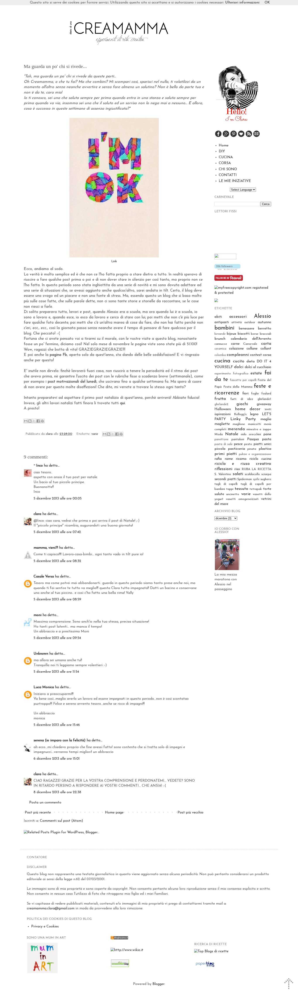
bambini (224, 328)
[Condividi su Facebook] (38, 421)
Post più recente (38, 812)
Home (223, 145)
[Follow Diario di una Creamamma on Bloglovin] (227, 269)
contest (256, 355)
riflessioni (223, 469)
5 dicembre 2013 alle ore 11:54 (56, 672)
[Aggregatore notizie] (119, 938)
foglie (255, 393)
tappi (229, 489)
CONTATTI (228, 175)
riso (237, 469)
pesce (238, 444)
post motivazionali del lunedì (72, 382)
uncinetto (232, 494)
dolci (238, 367)
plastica (265, 449)
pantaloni (237, 439)
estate (256, 373)
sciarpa (266, 474)
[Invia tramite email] (26, 421)
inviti (268, 409)
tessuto (241, 489)
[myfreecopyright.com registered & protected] (242, 293)
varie (94, 434)
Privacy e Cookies (45, 926)
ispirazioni (222, 414)
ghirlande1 (264, 399)
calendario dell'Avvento (251, 339)
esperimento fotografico (231, 373)
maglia (265, 419)
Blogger (158, 984)
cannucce (220, 344)
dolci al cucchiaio (258, 367)
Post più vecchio (190, 812)
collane (252, 348)
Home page (114, 812)
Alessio (262, 316)
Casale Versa (44, 576)
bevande (220, 334)
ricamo (241, 459)
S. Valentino (222, 474)
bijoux (231, 334)
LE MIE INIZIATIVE (235, 181)
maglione (239, 424)
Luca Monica (44, 687)
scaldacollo (252, 474)
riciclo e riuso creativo (242, 464)
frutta (220, 399)
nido (244, 434)
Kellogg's (240, 414)
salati (238, 474)
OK (267, 2)
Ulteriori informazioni (242, 2)
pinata (251, 449)
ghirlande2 (221, 404)
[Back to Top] (289, 984)
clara (50, 434)
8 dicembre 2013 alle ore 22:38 (57, 792)
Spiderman (244, 479)
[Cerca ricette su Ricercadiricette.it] (211, 951)
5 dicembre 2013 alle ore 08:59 (57, 599)
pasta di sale (223, 444)
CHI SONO (228, 169)
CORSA (225, 163)
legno (254, 414)
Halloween (222, 409)
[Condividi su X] (34, 421)
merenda (236, 429)
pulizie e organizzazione (255, 454)
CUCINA (226, 157)
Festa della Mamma (237, 387)
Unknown (41, 653)
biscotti (244, 334)
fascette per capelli (243, 380)
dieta (251, 361)
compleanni (238, 355)
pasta (266, 439)
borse (255, 334)
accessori (238, 317)
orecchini (255, 434)
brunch (219, 339)
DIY (222, 151)
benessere (246, 328)
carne (235, 344)
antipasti (221, 322)
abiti (218, 317)
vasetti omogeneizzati (242, 499)
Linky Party (243, 419)
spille (256, 479)
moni (37, 615)
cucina (222, 361)
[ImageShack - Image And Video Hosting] (216, 301)
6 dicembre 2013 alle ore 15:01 (57, 759)
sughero (265, 479)
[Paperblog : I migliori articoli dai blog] (205, 967)
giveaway (264, 404)
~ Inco (38, 465)
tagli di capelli (226, 484)
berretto (264, 328)
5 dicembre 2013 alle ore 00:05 (58, 498)
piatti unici (262, 444)
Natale (231, 434)
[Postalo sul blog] (30, 421)
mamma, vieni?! (46, 548)
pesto (248, 444)
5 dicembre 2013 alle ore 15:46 (57, 725)
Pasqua (253, 439)
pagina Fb (58, 355)
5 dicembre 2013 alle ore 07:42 (57, 532)
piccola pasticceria (229, 449)
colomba (220, 355)
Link (114, 261)
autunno (264, 322)
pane (267, 434)
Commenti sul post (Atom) (61, 821)
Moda (218, 434)
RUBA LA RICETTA (256, 469)
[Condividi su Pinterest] (42, 421)
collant (265, 348)
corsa (267, 355)
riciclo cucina (260, 459)
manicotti (254, 424)
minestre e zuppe (259, 429)
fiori (245, 393)
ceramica (220, 348)
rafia (218, 459)
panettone (221, 439)
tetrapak (256, 489)
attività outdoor (243, 322)
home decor (248, 409)
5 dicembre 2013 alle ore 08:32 (57, 561)
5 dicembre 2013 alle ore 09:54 (57, 638)
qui (122, 403)
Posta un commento (45, 802)
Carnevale (250, 344)
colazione (236, 348)
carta (266, 344)
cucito (238, 361)
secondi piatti (225, 479)
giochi (242, 404)
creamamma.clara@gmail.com (50, 908)
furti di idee (241, 399)
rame (229, 459)
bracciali (265, 334)
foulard (266, 393)
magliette (222, 424)
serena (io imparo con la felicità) (60, 740)
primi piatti (225, 454)
